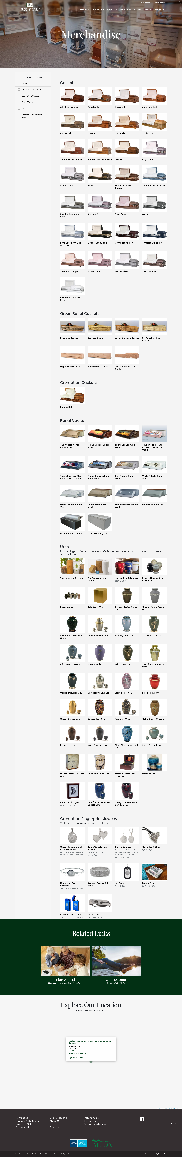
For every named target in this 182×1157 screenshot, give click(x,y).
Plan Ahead (65, 980)
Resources (55, 1127)
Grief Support (116, 980)
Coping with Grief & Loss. (116, 983)
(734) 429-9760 (74, 1050)
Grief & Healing (58, 1117)
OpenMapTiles (169, 1108)
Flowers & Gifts (24, 1124)
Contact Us (90, 1121)
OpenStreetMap (178, 1108)
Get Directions (78, 1057)
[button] (72, 98)
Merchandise (91, 1117)
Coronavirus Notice (95, 1124)
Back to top (171, 1123)
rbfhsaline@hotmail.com (77, 1053)
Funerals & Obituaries (28, 1121)
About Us (55, 1121)
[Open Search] (179, 2)
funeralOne (162, 1154)
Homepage (22, 1117)
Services (54, 1124)
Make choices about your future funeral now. (65, 983)
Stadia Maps (162, 1108)
